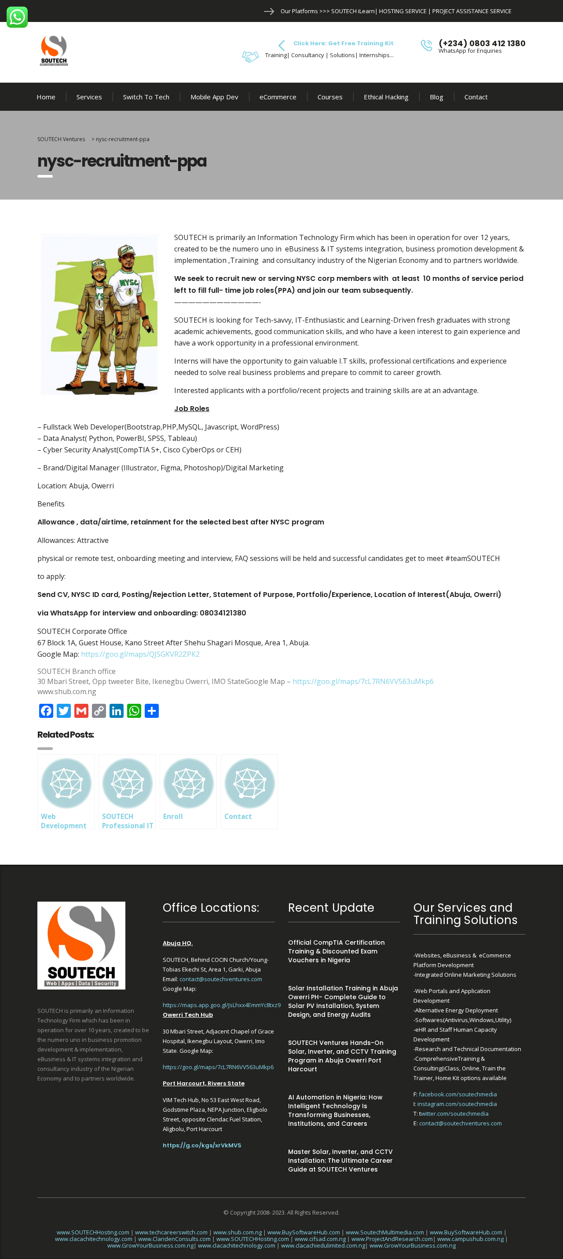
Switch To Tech (146, 96)
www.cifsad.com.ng (320, 1239)
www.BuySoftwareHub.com (303, 1232)
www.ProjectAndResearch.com (392, 1239)
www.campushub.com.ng (470, 1239)
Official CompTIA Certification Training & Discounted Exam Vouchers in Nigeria (336, 951)
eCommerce (278, 96)
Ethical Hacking (386, 96)
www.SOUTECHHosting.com (93, 1232)
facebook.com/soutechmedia (458, 1094)
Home (46, 96)
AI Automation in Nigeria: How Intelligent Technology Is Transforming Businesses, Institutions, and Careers (335, 1110)
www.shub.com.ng (237, 1232)
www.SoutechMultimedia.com (385, 1232)
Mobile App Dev (214, 96)
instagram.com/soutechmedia (457, 1104)
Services (89, 96)
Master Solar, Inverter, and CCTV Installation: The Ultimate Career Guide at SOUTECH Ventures (340, 1160)
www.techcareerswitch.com (171, 1232)
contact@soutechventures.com (220, 979)
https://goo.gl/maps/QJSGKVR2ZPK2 (140, 654)
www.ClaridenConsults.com (174, 1239)
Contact (476, 96)
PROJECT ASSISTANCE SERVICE (472, 11)
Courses (330, 96)
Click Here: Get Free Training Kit (343, 43)
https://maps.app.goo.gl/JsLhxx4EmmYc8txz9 (222, 1005)
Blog (436, 96)
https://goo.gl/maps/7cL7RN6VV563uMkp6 (363, 681)
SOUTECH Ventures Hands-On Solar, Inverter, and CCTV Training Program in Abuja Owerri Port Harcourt (342, 1055)
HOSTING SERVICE (403, 11)
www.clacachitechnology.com (93, 1239)
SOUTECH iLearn (353, 11)
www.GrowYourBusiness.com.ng (150, 1245)
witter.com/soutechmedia (455, 1113)
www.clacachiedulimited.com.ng (323, 1245)
